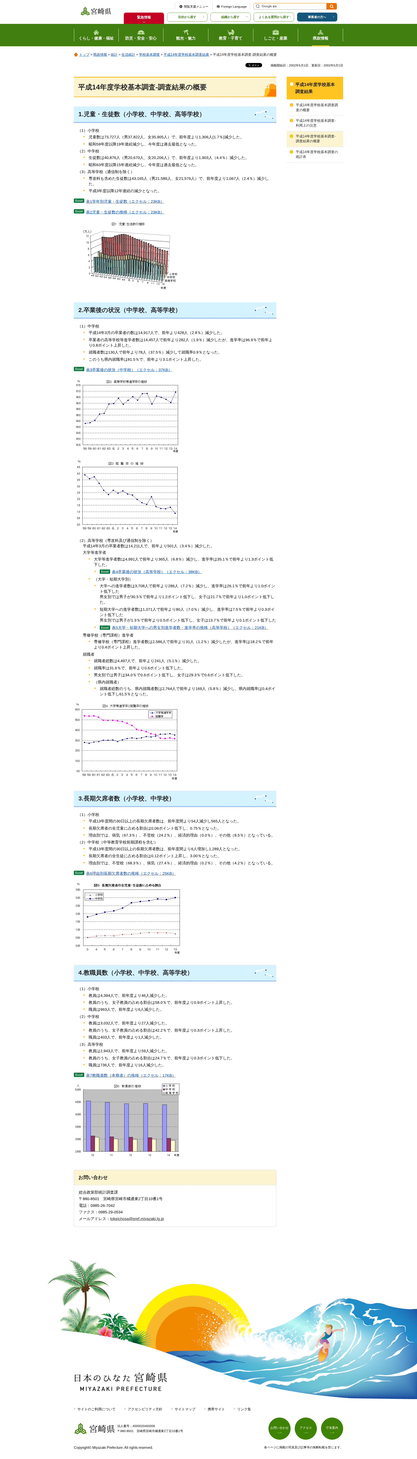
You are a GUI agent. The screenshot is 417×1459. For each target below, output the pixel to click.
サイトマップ (185, 1409)
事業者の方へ (317, 17)
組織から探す (230, 17)
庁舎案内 (332, 1427)
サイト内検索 (257, 6)
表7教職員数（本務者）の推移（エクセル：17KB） (131, 1075)
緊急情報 (144, 17)
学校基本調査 (149, 54)
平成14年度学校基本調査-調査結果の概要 (316, 138)
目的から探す (187, 17)
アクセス (306, 1427)
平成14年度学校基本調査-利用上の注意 (316, 123)
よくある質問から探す (274, 17)
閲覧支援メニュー (196, 6)
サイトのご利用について (96, 1409)
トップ (84, 54)
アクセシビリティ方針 (145, 1409)
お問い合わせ (279, 1427)
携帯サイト (216, 1409)
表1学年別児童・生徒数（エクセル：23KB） (125, 201)
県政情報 (100, 54)
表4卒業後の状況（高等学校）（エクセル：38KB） (157, 572)
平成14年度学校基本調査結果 (186, 54)
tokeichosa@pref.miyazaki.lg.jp (137, 1219)
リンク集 (244, 1409)
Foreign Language (234, 6)
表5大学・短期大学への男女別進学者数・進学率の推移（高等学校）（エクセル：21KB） (190, 627)
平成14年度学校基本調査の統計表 (317, 154)
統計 (114, 54)
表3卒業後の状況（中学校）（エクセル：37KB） (129, 370)
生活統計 (128, 54)
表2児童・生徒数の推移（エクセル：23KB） (125, 212)
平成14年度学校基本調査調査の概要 (317, 107)
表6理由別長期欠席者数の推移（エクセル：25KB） (131, 873)
